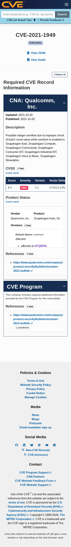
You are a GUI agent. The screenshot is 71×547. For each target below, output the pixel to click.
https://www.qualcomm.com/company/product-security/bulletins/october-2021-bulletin (38, 266)
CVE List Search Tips (19, 20)
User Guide (38, 59)
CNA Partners (35, 476)
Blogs (35, 419)
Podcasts (35, 423)
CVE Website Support (34, 484)
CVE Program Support (34, 472)
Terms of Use (35, 380)
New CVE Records (37, 450)
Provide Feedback (51, 20)
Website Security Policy (35, 384)
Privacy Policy (35, 389)
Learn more (12, 172)
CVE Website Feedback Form (34, 480)
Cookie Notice (35, 393)
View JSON (37, 52)
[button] (66, 4)
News (35, 415)
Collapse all (59, 74)
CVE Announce (37, 454)
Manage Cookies (36, 397)
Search (62, 14)
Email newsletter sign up (36, 427)
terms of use (17, 502)
